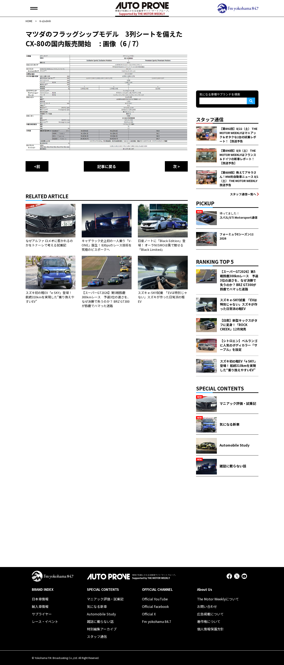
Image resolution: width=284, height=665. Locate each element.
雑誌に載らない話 (100, 621)
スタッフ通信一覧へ (243, 194)
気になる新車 (97, 606)
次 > (176, 166)
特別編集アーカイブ (102, 628)
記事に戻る (106, 166)
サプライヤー (42, 613)
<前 (37, 166)
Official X (149, 613)
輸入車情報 (40, 606)
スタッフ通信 (97, 636)
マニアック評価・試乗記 (105, 598)
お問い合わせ (207, 606)
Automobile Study (101, 613)
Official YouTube (155, 598)
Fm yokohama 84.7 (156, 621)
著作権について (208, 621)
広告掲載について (210, 613)
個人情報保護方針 (210, 628)
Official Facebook (155, 606)
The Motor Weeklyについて (218, 598)
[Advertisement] (227, 55)
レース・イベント (45, 621)
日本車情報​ (40, 598)
